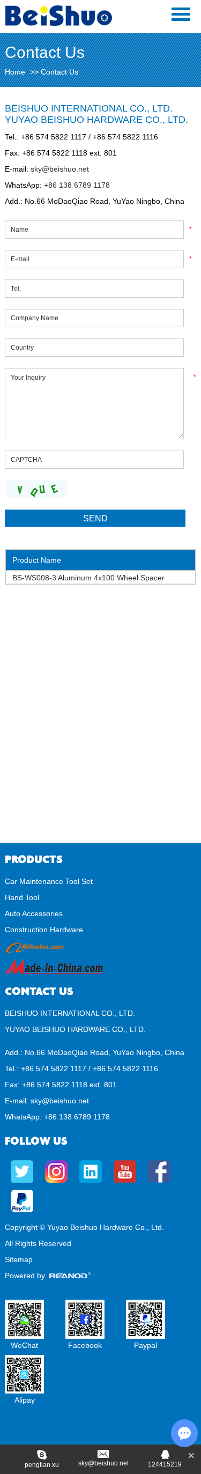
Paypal (145, 1345)
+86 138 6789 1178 (76, 185)
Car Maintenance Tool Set (49, 881)
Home (15, 72)
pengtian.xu (42, 1465)
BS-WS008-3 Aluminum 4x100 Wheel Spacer (88, 577)
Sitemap (19, 1259)
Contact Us (39, 991)
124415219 (165, 1464)
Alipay (24, 1400)
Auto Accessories (34, 913)
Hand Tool (22, 897)
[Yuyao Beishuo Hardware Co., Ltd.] (58, 23)
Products (34, 859)
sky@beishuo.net (60, 169)
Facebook (85, 1345)
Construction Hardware (44, 929)
